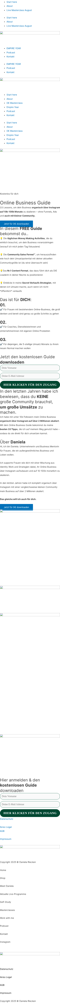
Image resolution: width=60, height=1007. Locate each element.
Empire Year (13, 107)
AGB (2, 831)
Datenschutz (6, 819)
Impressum (5, 839)
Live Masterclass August (19, 10)
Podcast (11, 52)
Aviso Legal (6, 827)
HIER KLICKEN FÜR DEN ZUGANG (30, 384)
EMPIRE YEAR (14, 48)
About (10, 6)
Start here (12, 2)
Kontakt (10, 56)
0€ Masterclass (15, 103)
